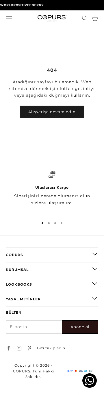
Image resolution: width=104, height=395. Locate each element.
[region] (52, 192)
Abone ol (80, 326)
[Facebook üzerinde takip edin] (9, 348)
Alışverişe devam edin (52, 111)
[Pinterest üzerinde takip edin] (29, 348)
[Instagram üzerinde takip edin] (19, 348)
